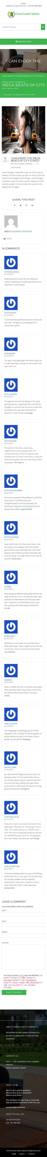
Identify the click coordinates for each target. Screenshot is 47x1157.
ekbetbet (9, 636)
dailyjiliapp (10, 724)
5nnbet (8, 680)
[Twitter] (20, 205)
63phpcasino (11, 537)
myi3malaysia (11, 272)
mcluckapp (10, 394)
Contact (31, 1154)
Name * (4, 910)
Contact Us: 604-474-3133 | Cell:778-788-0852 (24, 6)
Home (23, 3)
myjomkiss (10, 313)
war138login (11, 817)
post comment (14, 992)
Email (9, 239)
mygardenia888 (13, 490)
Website (4, 932)
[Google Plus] (26, 205)
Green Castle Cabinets (23, 164)
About (22, 1154)
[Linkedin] (32, 205)
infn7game (10, 767)
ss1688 (7, 587)
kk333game (10, 441)
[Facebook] (14, 205)
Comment (5, 943)
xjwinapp (9, 353)
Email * (4, 921)
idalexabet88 (12, 866)
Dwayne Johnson (22, 231)
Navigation (24, 41)
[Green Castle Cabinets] (24, 14)
